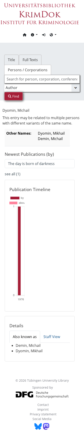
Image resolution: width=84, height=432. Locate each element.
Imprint (43, 409)
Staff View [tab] (51, 336)
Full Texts (30, 59)
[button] (34, 34)
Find (15, 96)
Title (11, 59)
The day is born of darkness (31, 163)
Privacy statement (43, 414)
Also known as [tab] (25, 336)
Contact (43, 405)
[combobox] (42, 79)
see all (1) (12, 173)
